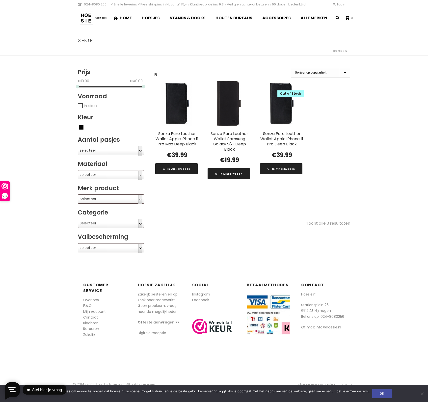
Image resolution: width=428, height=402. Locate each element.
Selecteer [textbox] (88, 198)
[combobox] (111, 150)
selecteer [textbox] (88, 150)
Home (126, 18)
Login (341, 4)
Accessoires (276, 18)
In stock (90, 105)
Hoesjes (151, 18)
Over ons (91, 299)
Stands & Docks (188, 18)
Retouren (91, 328)
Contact (90, 317)
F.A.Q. (87, 305)
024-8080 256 (95, 4)
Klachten (91, 323)
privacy (346, 384)
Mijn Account (94, 311)
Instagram (201, 294)
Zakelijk (89, 334)
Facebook (200, 299)
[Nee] (421, 393)
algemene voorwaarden (316, 384)
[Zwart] (81, 126)
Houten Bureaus (233, 18)
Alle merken (314, 18)
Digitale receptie (152, 332)
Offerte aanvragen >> (158, 322)
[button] (176, 168)
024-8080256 (332, 316)
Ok (382, 393)
